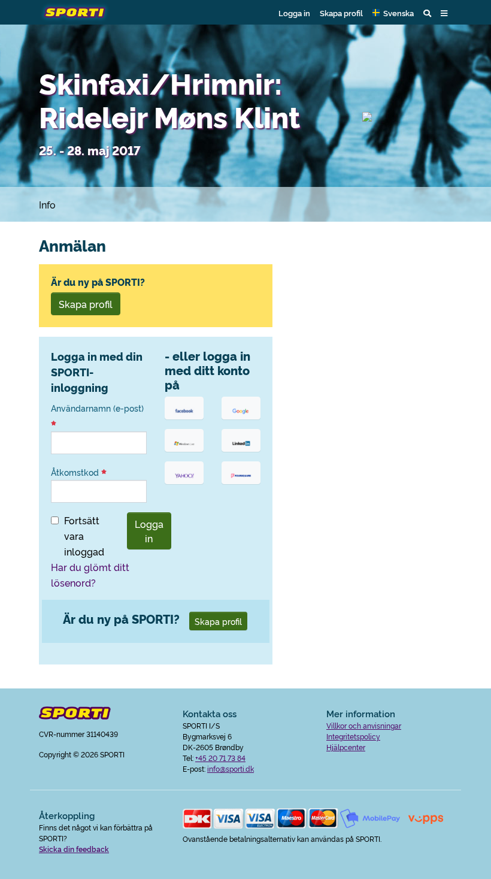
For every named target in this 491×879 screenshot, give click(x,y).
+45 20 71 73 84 (220, 758)
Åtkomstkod (76, 472)
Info (47, 204)
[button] (393, 12)
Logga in (294, 12)
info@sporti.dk (230, 768)
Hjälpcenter (345, 747)
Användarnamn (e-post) (97, 408)
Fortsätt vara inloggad (84, 535)
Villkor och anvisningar (363, 725)
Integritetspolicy (353, 736)
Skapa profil (341, 12)
